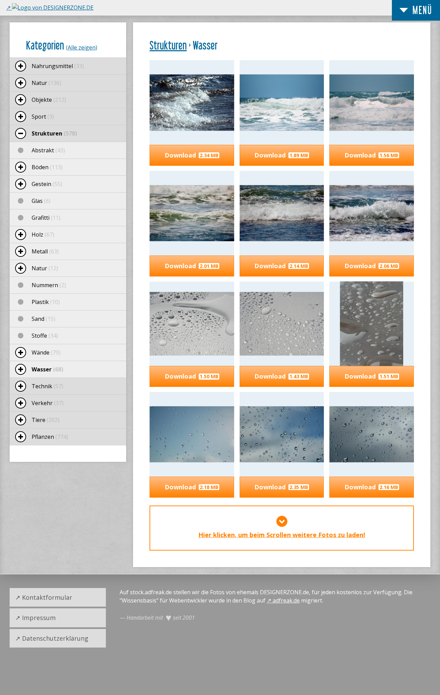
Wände (46, 352)
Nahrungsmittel (58, 66)
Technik (47, 386)
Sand (43, 319)
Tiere (45, 420)
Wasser (47, 369)
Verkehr (48, 403)
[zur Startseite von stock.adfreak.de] (50, 7)
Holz (43, 234)
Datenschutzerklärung (55, 638)
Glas (41, 201)
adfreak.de (286, 600)
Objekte (49, 100)
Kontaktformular (47, 597)
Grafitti (46, 217)
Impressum (39, 617)
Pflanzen (50, 437)
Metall (45, 251)
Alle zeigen (82, 47)
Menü (422, 10)
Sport (43, 116)
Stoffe (45, 335)
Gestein (47, 184)
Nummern (49, 285)
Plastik (46, 302)
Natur (46, 83)
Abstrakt (48, 150)
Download (191, 155)
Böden (47, 167)
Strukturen (168, 45)
